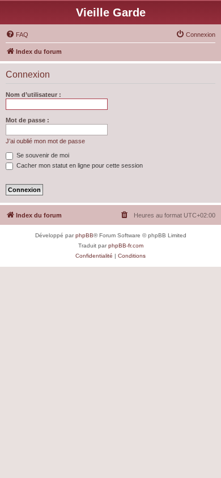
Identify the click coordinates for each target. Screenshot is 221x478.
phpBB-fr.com (125, 245)
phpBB (84, 235)
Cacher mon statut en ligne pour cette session (79, 165)
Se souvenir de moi (42, 155)
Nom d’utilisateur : (33, 94)
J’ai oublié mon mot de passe (45, 141)
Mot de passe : (27, 120)
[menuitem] (17, 34)
